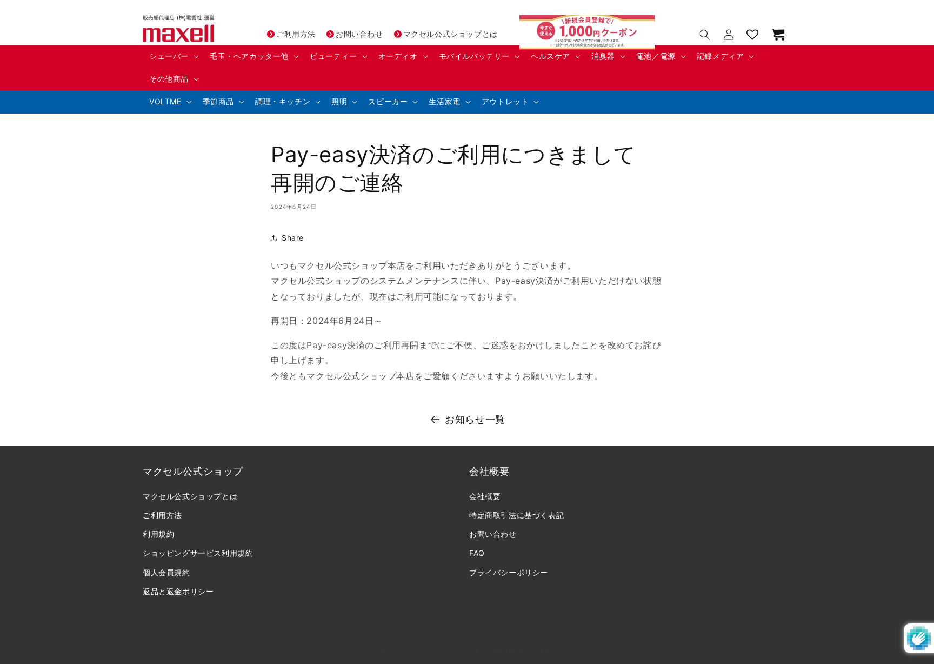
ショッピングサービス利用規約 (198, 553)
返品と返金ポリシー (178, 591)
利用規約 (158, 534)
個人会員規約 (166, 572)
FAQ (477, 553)
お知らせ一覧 (475, 419)
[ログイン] (728, 35)
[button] (173, 56)
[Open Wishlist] (752, 35)
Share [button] (293, 237)
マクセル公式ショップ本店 (448, 650)
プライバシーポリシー (508, 572)
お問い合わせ (359, 33)
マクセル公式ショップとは (450, 33)
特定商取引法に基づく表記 (516, 515)
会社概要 (485, 496)
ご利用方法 (296, 33)
